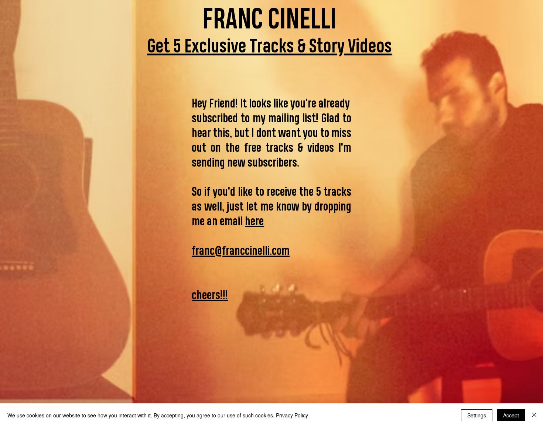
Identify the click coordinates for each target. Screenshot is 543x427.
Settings (476, 415)
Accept (511, 415)
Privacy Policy (292, 415)
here (254, 221)
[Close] (534, 415)
